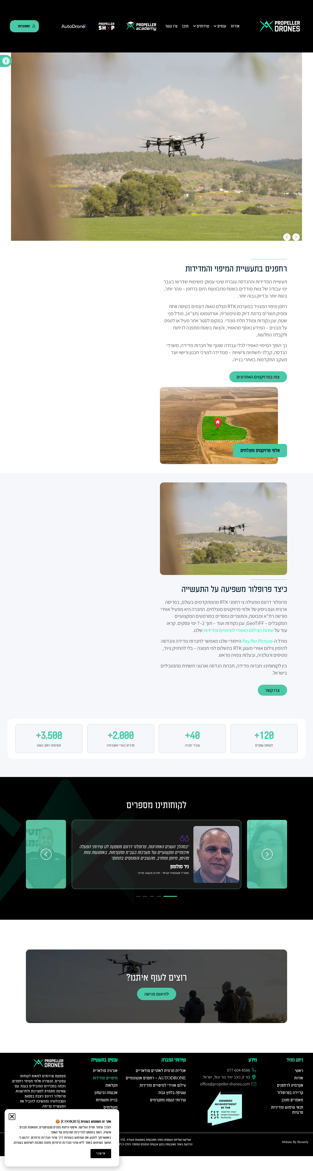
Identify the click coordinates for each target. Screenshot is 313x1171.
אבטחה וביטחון (106, 1092)
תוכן (185, 26)
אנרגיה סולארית (105, 1070)
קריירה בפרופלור (290, 1092)
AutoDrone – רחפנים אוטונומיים (156, 1078)
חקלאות (111, 1085)
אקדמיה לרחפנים (290, 1085)
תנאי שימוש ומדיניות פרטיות (287, 1110)
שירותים (203, 26)
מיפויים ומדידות (105, 1078)
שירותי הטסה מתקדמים (168, 1100)
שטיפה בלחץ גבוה (172, 1092)
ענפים (221, 26)
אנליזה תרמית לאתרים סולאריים (161, 1070)
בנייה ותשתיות (107, 1100)
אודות (235, 26)
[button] (6, 61)
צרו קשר (171, 26)
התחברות (24, 26)
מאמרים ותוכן (292, 1100)
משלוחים (110, 1107)
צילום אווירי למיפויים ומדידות (163, 1085)
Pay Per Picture (257, 641)
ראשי (299, 1070)
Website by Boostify (295, 1142)
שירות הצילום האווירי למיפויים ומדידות (238, 630)
